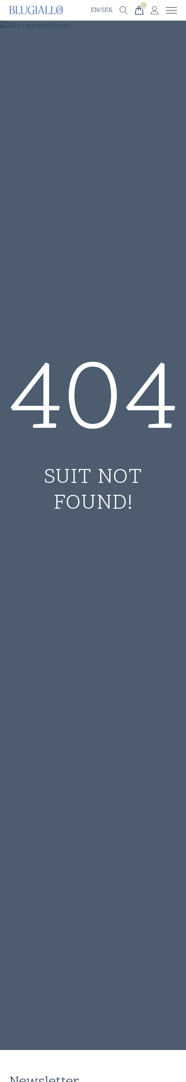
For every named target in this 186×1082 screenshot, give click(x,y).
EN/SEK (102, 10)
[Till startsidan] (36, 10)
